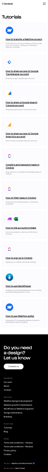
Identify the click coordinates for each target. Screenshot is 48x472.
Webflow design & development (18, 401)
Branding (8, 416)
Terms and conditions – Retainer (18, 446)
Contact (7, 390)
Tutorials (8, 427)
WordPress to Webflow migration (19, 408)
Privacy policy (10, 450)
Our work (8, 382)
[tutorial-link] (24, 37)
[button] (43, 4)
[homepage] (9, 4)
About (6, 386)
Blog (6, 431)
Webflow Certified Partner (22, 463)
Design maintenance (13, 412)
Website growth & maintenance (18, 405)
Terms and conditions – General (18, 442)
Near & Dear (20, 468)
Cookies (7, 454)
